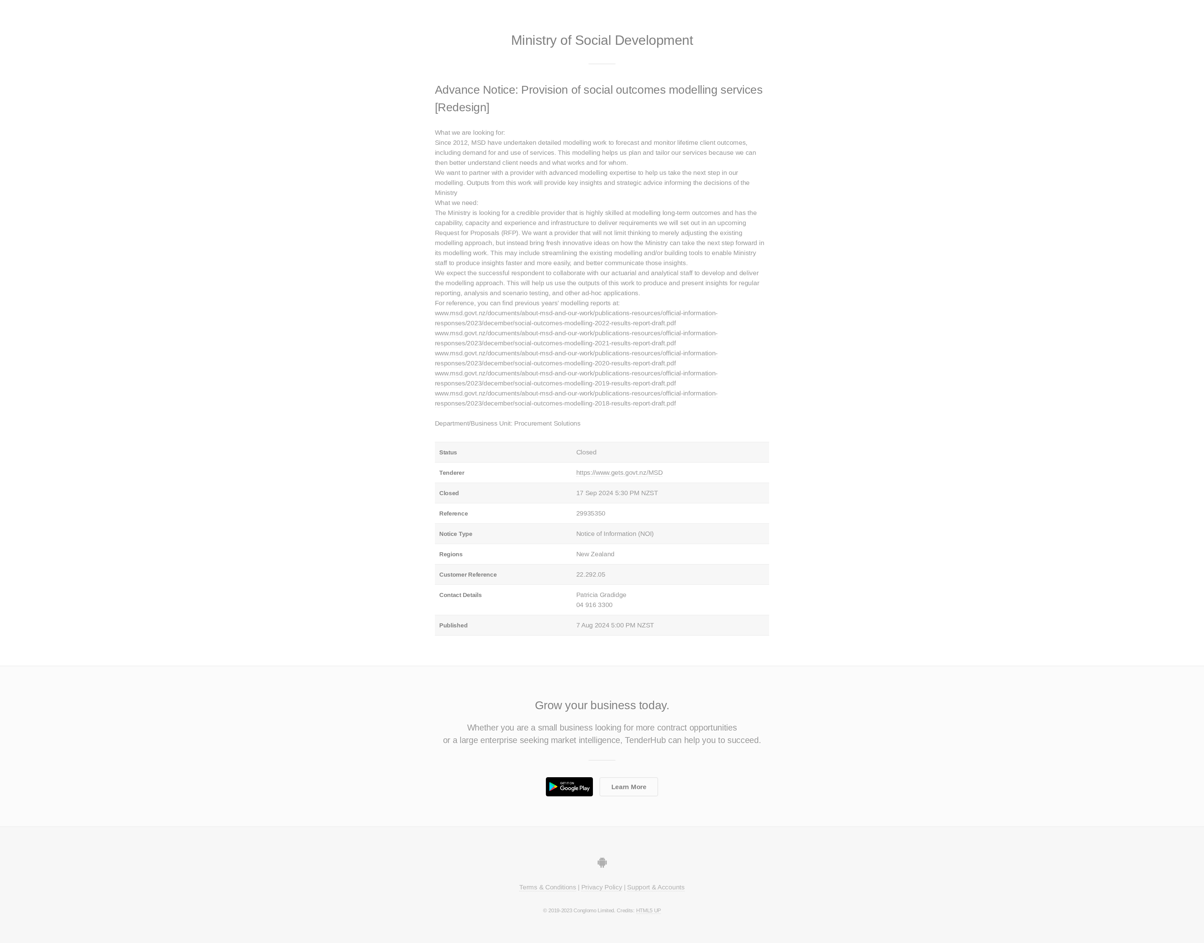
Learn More (629, 787)
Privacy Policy (601, 887)
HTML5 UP (648, 911)
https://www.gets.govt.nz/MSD (619, 472)
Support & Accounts (655, 887)
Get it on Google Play (569, 786)
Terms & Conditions (547, 887)
